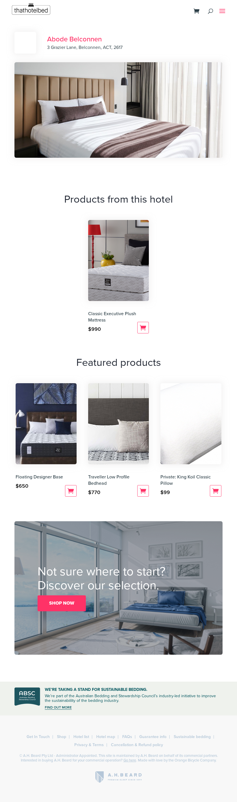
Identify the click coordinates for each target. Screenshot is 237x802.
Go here (129, 760)
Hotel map (105, 736)
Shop (61, 736)
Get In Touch (38, 736)
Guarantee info (152, 736)
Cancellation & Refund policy (137, 744)
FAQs (127, 736)
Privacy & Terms (89, 744)
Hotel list (81, 736)
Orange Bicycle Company (195, 760)
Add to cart (143, 327)
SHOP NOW (61, 603)
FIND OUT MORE (58, 707)
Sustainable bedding (192, 736)
